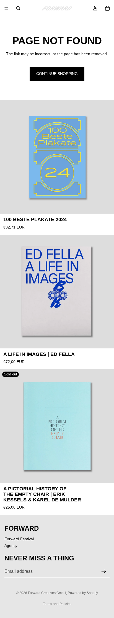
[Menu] (6, 8)
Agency (10, 545)
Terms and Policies (57, 604)
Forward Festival (19, 539)
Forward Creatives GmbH (47, 593)
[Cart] (107, 8)
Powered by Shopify (83, 593)
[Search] (18, 8)
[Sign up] (104, 571)
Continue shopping (57, 73)
